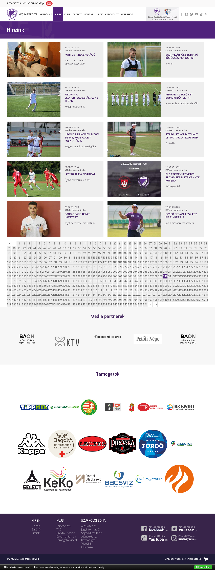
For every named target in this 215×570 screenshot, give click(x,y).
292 (74, 276)
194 (185, 262)
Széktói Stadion (65, 533)
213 (79, 267)
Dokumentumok (66, 536)
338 (105, 281)
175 (90, 262)
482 (24, 300)
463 (130, 295)
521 (19, 304)
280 (14, 276)
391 (170, 286)
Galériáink (87, 547)
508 (155, 300)
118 (205, 253)
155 (190, 257)
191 (170, 262)
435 (190, 290)
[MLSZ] (89, 407)
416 (95, 290)
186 (145, 262)
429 (160, 290)
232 (175, 267)
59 (109, 248)
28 (155, 243)
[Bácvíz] (119, 478)
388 (155, 286)
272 (175, 271)
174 (84, 262)
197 (200, 262)
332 (74, 281)
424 (135, 290)
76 (195, 248)
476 (195, 295)
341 (120, 281)
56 (94, 248)
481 (19, 300)
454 (84, 295)
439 (9, 295)
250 (64, 271)
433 (180, 290)
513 (180, 300)
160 (14, 262)
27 (150, 243)
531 (69, 304)
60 (114, 248)
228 (155, 267)
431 (170, 290)
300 (115, 276)
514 (185, 300)
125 (39, 257)
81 (19, 253)
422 (125, 290)
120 (14, 257)
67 (150, 248)
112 (175, 253)
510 (165, 300)
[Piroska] (122, 443)
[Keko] (58, 478)
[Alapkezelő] (88, 478)
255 (90, 271)
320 (14, 281)
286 (44, 276)
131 (69, 257)
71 (170, 248)
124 (34, 257)
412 (74, 290)
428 (155, 290)
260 (115, 271)
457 (100, 295)
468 (155, 295)
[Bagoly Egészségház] (62, 443)
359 (9, 286)
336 (95, 281)
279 (9, 276)
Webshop (127, 14)
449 (59, 295)
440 (14, 295)
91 (69, 253)
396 (195, 286)
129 (59, 257)
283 (29, 276)
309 (160, 276)
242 (24, 271)
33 (180, 243)
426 (145, 290)
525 (39, 304)
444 (34, 295)
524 (34, 304)
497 (100, 300)
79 (9, 253)
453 (79, 295)
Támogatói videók (67, 540)
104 (135, 253)
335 (90, 281)
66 (145, 248)
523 (29, 304)
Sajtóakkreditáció (91, 533)
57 (99, 248)
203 (29, 267)
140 (115, 257)
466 (145, 295)
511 (170, 300)
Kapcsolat (112, 14)
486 (44, 300)
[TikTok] (201, 14)
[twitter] (191, 14)
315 (190, 276)
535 (90, 304)
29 (160, 243)
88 (54, 253)
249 (59, 271)
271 (170, 271)
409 (59, 290)
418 (105, 290)
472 (175, 295)
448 (54, 295)
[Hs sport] (180, 407)
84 (34, 253)
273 (180, 271)
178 (105, 262)
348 (155, 281)
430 (165, 290)
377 (100, 286)
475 (190, 295)
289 (59, 276)
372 (74, 286)
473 (180, 295)
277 (200, 271)
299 (110, 276)
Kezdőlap (46, 14)
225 (140, 267)
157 (200, 257)
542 (125, 304)
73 (180, 248)
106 (145, 253)
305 (140, 276)
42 (24, 248)
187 (150, 262)
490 (64, 300)
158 (205, 257)
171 (69, 262)
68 (155, 248)
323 (29, 281)
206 (44, 267)
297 (100, 276)
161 (19, 262)
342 (125, 281)
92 (74, 253)
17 (99, 243)
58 (104, 248)
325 (39, 281)
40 (14, 248)
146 (145, 257)
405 (39, 290)
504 (135, 300)
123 (29, 257)
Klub (67, 14)
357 (200, 281)
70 (165, 248)
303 (130, 276)
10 (64, 243)
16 (94, 243)
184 (135, 262)
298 (105, 276)
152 (175, 257)
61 (119, 248)
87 (49, 253)
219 (110, 267)
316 (195, 276)
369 (59, 286)
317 (200, 276)
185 (140, 262)
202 (24, 267)
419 (110, 290)
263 (130, 271)
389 (160, 286)
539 (110, 304)
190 (165, 262)
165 (39, 262)
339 (110, 281)
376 (95, 286)
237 (200, 267)
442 (24, 295)
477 (200, 295)
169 (59, 262)
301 (120, 276)
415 (90, 290)
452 (74, 295)
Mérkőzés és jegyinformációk (90, 527)
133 (79, 257)
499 (110, 300)
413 (79, 290)
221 (120, 267)
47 (49, 248)
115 (190, 253)
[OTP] (64, 407)
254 (84, 271)
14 (84, 243)
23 (130, 243)
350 (165, 281)
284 (34, 276)
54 (84, 248)
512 (175, 300)
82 (24, 253)
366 (44, 286)
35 (190, 243)
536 (95, 304)
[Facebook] (181, 14)
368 (54, 286)
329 (59, 281)
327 (49, 281)
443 (29, 295)
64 (135, 248)
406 (44, 290)
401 (19, 290)
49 (59, 248)
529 (59, 304)
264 (135, 271)
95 (89, 253)
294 (84, 276)
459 (110, 295)
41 (19, 248)
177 (100, 262)
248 (54, 271)
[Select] (32, 478)
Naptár (89, 14)
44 (34, 248)
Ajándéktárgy (89, 536)
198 (205, 262)
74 (185, 248)
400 (14, 290)
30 (165, 243)
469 (160, 295)
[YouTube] (196, 14)
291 (69, 276)
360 (14, 286)
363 (29, 286)
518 (205, 300)
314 (185, 276)
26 (145, 243)
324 (34, 281)
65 (140, 248)
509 (160, 300)
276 (195, 271)
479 (9, 300)
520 (14, 304)
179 (110, 262)
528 (54, 304)
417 (100, 290)
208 (54, 267)
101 (120, 253)
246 (44, 271)
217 (100, 267)
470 (165, 295)
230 (165, 267)
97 (99, 253)
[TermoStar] (183, 443)
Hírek (58, 14)
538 (105, 304)
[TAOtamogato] (149, 478)
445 (39, 295)
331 (69, 281)
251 (69, 271)
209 (59, 267)
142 (125, 257)
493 (79, 300)
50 (64, 248)
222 (125, 267)
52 (74, 248)
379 (110, 286)
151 (170, 257)
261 (120, 271)
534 (84, 304)
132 (74, 257)
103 (130, 253)
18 (104, 243)
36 (195, 243)
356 (195, 281)
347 (150, 281)
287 (49, 276)
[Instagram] (186, 14)
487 (49, 300)
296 (95, 276)
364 (34, 286)
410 (64, 290)
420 (115, 290)
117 (200, 253)
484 (34, 300)
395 (190, 286)
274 (185, 271)
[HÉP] (150, 407)
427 (150, 290)
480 (14, 300)
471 (170, 295)
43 (29, 248)
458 (105, 295)
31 (170, 243)
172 (74, 262)
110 (165, 253)
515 (190, 300)
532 (74, 304)
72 (175, 248)
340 (115, 281)
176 (95, 262)
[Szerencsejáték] (34, 407)
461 (120, 295)
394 (185, 286)
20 (114, 243)
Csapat (77, 14)
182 (125, 262)
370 (64, 286)
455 (90, 295)
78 (205, 248)
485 (39, 300)
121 (19, 257)
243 (29, 271)
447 (49, 295)
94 (84, 253)
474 (185, 295)
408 (54, 290)
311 (170, 276)
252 (74, 271)
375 (90, 286)
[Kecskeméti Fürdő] (153, 443)
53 (79, 248)
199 (9, 267)
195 (190, 262)
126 (44, 257)
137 (100, 257)
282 (24, 276)
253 (79, 271)
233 (180, 267)
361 (19, 286)
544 (135, 304)
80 (14, 253)
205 (39, 267)
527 (49, 304)
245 (39, 271)
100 (115, 253)
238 (205, 267)
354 (185, 281)
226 (145, 267)
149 (160, 257)
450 (64, 295)
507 (150, 300)
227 (150, 267)
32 (175, 243)
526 (44, 304)
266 (145, 271)
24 (135, 243)
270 (165, 271)
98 (104, 253)
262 (125, 271)
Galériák (36, 529)
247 (49, 271)
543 (130, 304)
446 (44, 295)
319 (9, 281)
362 (24, 286)
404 (34, 290)
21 (119, 243)
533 (79, 304)
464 (135, 295)
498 (105, 300)
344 (135, 281)
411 (69, 290)
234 (185, 267)
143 (130, 257)
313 (180, 276)
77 (200, 248)
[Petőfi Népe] (112, 339)
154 (185, 257)
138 (105, 257)
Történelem (63, 526)
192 (175, 262)
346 (145, 281)
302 (125, 276)
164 (34, 262)
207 (49, 267)
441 (19, 295)
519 (9, 304)
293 (79, 276)
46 (44, 248)
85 (39, 253)
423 (130, 290)
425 (140, 290)
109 (160, 253)
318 (205, 276)
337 (100, 281)
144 (135, 257)
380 (115, 286)
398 (205, 286)
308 (155, 276)
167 (49, 262)
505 (140, 300)
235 (190, 267)
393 (180, 286)
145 (140, 257)
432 (175, 290)
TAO (58, 529)
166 (44, 262)
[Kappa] (32, 443)
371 (69, 286)
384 (135, 286)
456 (95, 295)
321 (19, 281)
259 (110, 271)
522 (24, 304)
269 (160, 271)
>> (155, 304)
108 (155, 253)
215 (90, 267)
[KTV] (32, 341)
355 (190, 281)
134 (84, 257)
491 (69, 300)
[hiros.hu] (193, 339)
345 (140, 281)
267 (150, 271)
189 (160, 262)
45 (39, 248)
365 (39, 286)
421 (120, 290)
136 (95, 257)
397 (200, 286)
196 (195, 262)
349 (160, 281)
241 (19, 271)
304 (135, 276)
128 (54, 257)
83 (29, 253)
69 (160, 248)
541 (120, 304)
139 (110, 257)
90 (64, 253)
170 (64, 262)
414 (84, 290)
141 (120, 257)
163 (29, 262)
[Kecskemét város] (131, 407)
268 (155, 271)
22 (124, 243)
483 (29, 300)
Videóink (86, 543)
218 (105, 267)
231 (170, 267)
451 (69, 295)
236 (195, 267)
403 (29, 290)
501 (120, 300)
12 (74, 243)
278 (205, 271)
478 (205, 295)
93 (79, 253)
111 (170, 253)
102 (125, 253)
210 (64, 267)
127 (49, 257)
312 (175, 276)
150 (165, 257)
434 (185, 290)
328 (54, 281)
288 (54, 276)
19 (109, 243)
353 (180, 281)
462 (125, 295)
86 (44, 253)
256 (95, 271)
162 (24, 262)
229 (160, 267)
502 (125, 300)
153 (180, 257)
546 (145, 304)
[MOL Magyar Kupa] (113, 407)
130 (64, 257)
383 (130, 286)
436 (195, 290)
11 (69, 243)
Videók (36, 526)
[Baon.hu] (153, 339)
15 (89, 243)
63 (130, 248)
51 (69, 248)
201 (19, 267)
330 (64, 281)
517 (200, 300)
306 (145, 276)
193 (180, 262)
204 (34, 267)
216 (95, 267)
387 (150, 286)
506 (145, 300)
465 (140, 295)
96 (94, 253)
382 (125, 286)
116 (195, 253)
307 (150, 276)
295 (90, 276)
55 (89, 248)
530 (64, 304)
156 (195, 257)
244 (34, 271)
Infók (99, 14)
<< (9, 243)
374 (84, 286)
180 (115, 262)
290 (64, 276)
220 (115, 267)
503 (130, 300)
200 (14, 267)
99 (109, 253)
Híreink (36, 533)
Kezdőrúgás (88, 540)
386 (145, 286)
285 (39, 276)
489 (59, 300)
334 (84, 281)
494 (84, 300)
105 (140, 253)
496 (95, 300)
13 (79, 243)
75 (190, 248)
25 (140, 243)
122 (24, 257)
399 (9, 290)
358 (205, 281)
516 (195, 300)
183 (130, 262)
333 (79, 281)
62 (124, 248)
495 (90, 300)
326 (44, 281)
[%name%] (33, 76)
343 (130, 281)
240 (14, 271)
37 (200, 243)
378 (105, 286)
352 (175, 281)
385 (140, 286)
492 (74, 300)
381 (120, 286)
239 (9, 271)
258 (105, 271)
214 (84, 267)
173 (79, 262)
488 (54, 300)
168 (54, 262)
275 (190, 271)
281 (19, 276)
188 (155, 262)
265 (140, 271)
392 (175, 286)
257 (100, 271)
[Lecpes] (92, 443)
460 (115, 295)
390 (165, 286)
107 (150, 253)
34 (185, 243)
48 (54, 248)
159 (9, 262)
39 (9, 248)
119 (9, 257)
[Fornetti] (179, 478)
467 (150, 295)
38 (205, 243)
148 (155, 257)
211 (69, 267)
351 (170, 281)
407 (49, 290)
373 (79, 286)
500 (115, 300)
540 (115, 304)
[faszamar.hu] (205, 558)
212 (74, 267)
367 (49, 286)
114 (185, 253)
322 (24, 281)
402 (24, 290)
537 (100, 304)
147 (150, 257)
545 (140, 304)
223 (130, 267)
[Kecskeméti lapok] (72, 336)
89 (59, 253)
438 (205, 290)
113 (180, 253)
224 (135, 267)
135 (90, 257)
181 (120, 262)
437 (200, 290)
